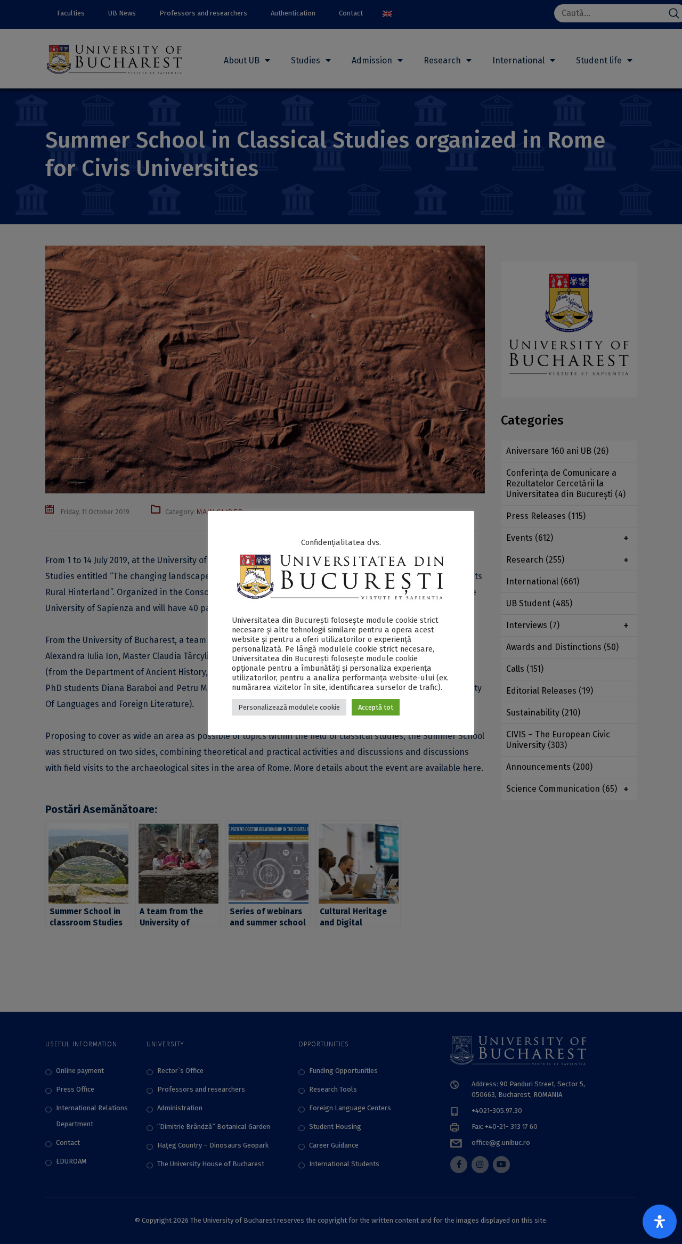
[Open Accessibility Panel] (660, 1222)
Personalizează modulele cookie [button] (289, 707)
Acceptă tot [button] (375, 707)
